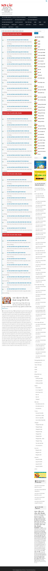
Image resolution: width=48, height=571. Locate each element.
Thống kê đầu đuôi (42, 104)
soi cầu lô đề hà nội (41, 553)
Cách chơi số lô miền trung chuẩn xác (20, 319)
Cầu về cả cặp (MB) (42, 97)
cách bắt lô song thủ (20, 315)
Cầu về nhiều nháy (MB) (40, 420)
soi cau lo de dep (40, 535)
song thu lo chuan (5, 345)
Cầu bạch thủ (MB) (42, 89)
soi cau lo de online (42, 538)
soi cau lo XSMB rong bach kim (40, 545)
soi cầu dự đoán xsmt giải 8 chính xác (16, 252)
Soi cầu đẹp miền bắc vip (7, 19)
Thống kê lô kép (41, 112)
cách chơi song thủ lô (21, 320)
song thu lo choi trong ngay (16, 343)
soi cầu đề (42, 560)
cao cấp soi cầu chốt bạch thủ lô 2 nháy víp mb (40, 197)
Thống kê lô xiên (41, 110)
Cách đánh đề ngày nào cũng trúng (40, 519)
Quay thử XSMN (41, 145)
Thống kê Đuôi (41, 118)
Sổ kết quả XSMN (41, 55)
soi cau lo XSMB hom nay (40, 543)
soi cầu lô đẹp (39, 550)
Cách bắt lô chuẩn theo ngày (40, 514)
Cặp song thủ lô (23, 340)
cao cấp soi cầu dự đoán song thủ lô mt (20, 298)
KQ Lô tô (4, 27)
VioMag (17, 569)
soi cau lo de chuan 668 (39, 534)
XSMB (35, 22)
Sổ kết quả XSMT (41, 58)
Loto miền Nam (41, 137)
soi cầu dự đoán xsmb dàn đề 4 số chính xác (17, 82)
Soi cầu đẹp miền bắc (32, 17)
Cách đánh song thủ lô (16, 322)
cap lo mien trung (25, 337)
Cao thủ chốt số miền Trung (12, 337)
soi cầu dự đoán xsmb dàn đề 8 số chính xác (17, 94)
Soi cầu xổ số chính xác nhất (39, 560)
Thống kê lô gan (41, 107)
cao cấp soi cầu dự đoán (23, 335)
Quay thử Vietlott (42, 151)
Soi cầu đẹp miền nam (32, 19)
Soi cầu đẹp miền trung (20, 19)
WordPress (33, 569)
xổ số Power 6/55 (41, 66)
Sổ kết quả (14, 24)
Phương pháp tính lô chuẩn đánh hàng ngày (40, 532)
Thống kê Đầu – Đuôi (40, 438)
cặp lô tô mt (10, 340)
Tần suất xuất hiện (42, 128)
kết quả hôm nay (5, 24)
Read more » (5, 308)
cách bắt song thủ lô (13, 317)
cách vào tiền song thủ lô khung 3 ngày (23, 333)
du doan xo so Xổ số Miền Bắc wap (40, 523)
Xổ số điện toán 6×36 (40, 403)
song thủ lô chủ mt (26, 343)
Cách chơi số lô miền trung (7, 319)
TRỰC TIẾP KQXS (28, 22)
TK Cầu (34, 24)
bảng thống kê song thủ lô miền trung (22, 311)
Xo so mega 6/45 (41, 63)
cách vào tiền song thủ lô (10, 333)
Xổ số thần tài (41, 87)
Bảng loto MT (38, 452)
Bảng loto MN (38, 454)
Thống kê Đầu (41, 115)
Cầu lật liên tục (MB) (40, 415)
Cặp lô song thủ (7, 338)
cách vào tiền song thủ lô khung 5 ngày (10, 335)
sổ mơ (17, 27)
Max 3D (39, 69)
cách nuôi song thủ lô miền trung (23, 324)
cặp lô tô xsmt (16, 340)
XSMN (40, 22)
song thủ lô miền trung (14, 345)
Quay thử (11, 27)
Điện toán (28, 24)
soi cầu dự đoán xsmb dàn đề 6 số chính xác (17, 88)
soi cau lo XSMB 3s (42, 540)
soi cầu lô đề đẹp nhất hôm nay (40, 556)
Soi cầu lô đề (39, 551)
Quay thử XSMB (41, 143)
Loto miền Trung (41, 140)
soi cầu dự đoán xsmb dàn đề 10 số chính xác (18, 100)
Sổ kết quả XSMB (41, 52)
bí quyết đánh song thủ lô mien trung (22, 312)
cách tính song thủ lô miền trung (8, 328)
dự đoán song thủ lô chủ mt (13, 341)
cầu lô (6, 341)
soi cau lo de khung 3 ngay (39, 536)
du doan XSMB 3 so (38, 527)
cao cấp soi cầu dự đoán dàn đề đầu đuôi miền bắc (41, 238)
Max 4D (39, 72)
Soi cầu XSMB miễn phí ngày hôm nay (39, 557)
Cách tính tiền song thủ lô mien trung (15, 330)
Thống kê (41, 24)
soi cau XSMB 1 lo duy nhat (40, 546)
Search (36, 33)
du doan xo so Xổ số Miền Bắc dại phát (40, 521)
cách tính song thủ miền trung (22, 328)
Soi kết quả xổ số (19, 22)
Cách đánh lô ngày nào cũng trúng (39, 517)
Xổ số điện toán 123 (40, 406)
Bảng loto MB (38, 450)
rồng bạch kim (43, 533)
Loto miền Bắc (41, 134)
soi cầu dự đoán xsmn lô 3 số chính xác (16, 228)
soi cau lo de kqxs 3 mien (40, 537)
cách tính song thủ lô (27, 327)
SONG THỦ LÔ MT (23, 345)
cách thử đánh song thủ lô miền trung (15, 327)
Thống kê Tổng (41, 125)
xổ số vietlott (41, 61)
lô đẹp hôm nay (37, 531)
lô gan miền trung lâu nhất (25, 341)
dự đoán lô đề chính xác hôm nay (40, 529)
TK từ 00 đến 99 (41, 131)
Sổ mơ (39, 154)
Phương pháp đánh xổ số (7, 22)
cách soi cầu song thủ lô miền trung (17, 325)
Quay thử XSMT (41, 148)
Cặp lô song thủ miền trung (16, 338)
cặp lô (20, 337)
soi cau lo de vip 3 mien (38, 539)
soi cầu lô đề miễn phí (40, 555)
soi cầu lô (39, 548)
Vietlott (21, 24)
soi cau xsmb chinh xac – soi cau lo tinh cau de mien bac (7, 9)
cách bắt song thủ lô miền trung (23, 317)
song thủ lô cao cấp (6, 343)
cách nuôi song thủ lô (11, 324)
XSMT (45, 22)
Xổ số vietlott (38, 387)
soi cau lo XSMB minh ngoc (39, 544)
